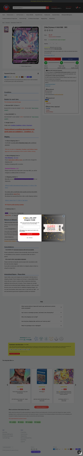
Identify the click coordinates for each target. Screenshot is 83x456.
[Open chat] (79, 452)
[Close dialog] (64, 216)
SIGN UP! (29, 234)
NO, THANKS (30, 237)
